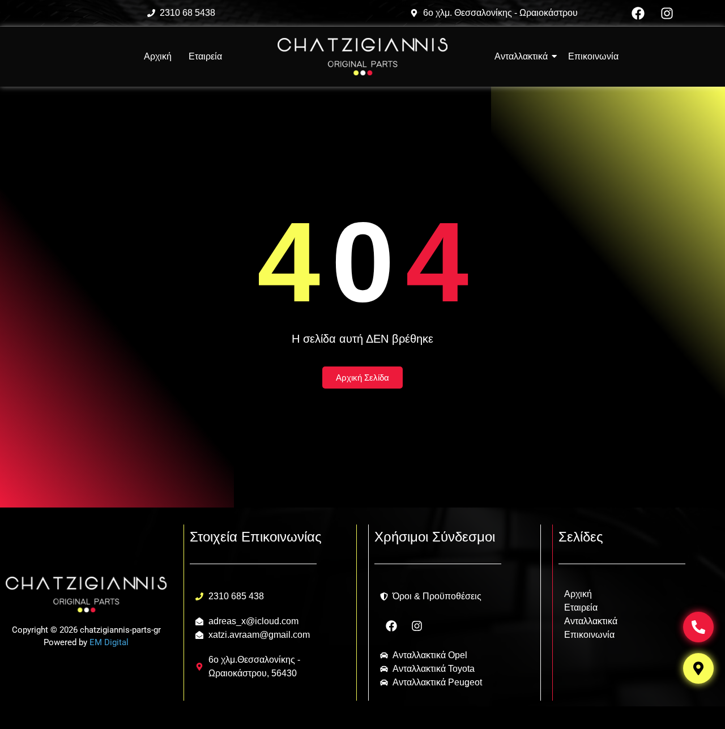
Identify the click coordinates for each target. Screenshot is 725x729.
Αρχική (158, 56)
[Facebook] (638, 13)
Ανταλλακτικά (590, 621)
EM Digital (109, 642)
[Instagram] (667, 13)
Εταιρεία (205, 56)
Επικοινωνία (589, 635)
